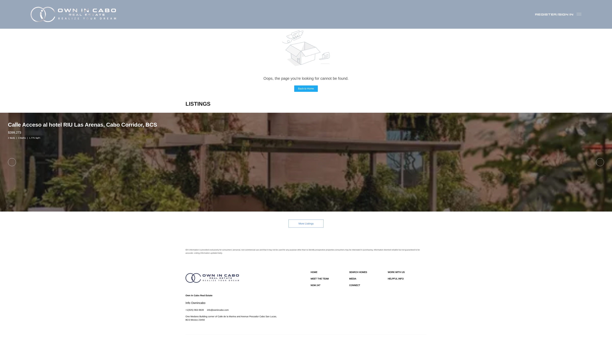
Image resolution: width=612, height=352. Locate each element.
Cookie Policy (365, 342)
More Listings (306, 223)
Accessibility (421, 342)
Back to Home (306, 88)
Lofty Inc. (200, 342)
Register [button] (546, 14)
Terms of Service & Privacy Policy (343, 342)
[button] (73, 14)
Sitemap (411, 342)
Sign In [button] (565, 14)
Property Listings (398, 342)
